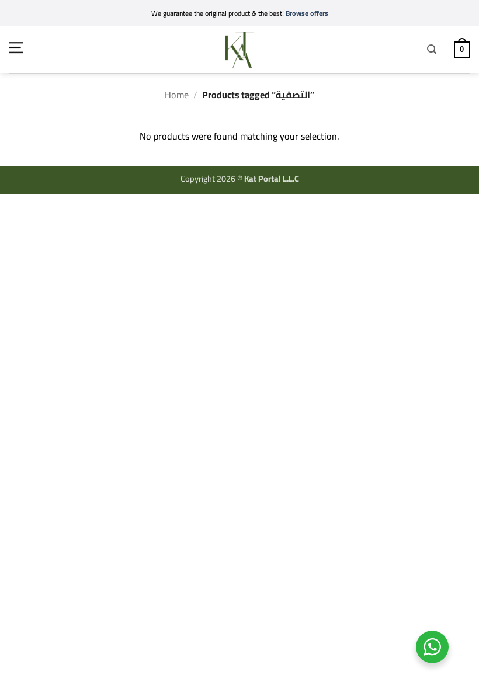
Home (177, 94)
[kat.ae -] (239, 49)
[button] (16, 47)
